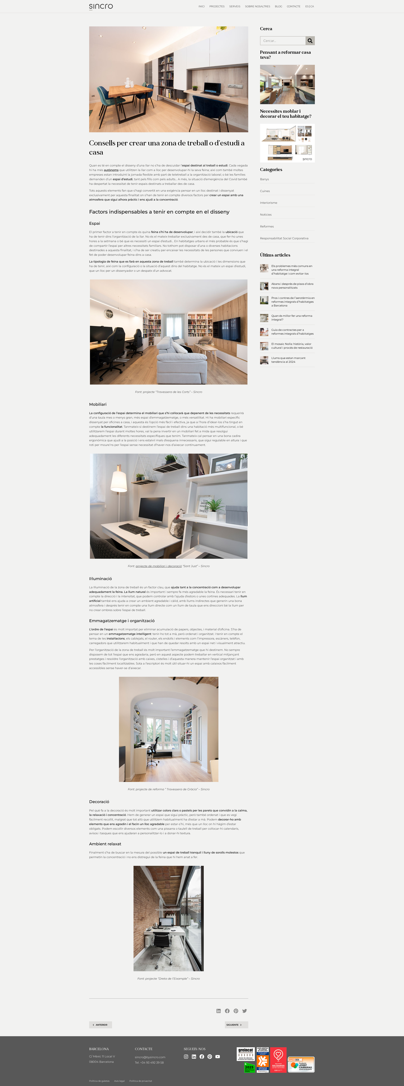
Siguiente (232, 1024)
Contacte (293, 6)
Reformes (267, 226)
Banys (264, 179)
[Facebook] (201, 1056)
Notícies (266, 214)
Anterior (101, 1024)
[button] (218, 1010)
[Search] (310, 41)
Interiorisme (268, 203)
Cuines (265, 191)
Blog (278, 6)
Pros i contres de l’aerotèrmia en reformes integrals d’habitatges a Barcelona (293, 301)
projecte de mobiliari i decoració (159, 566)
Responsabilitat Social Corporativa (284, 238)
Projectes (217, 6)
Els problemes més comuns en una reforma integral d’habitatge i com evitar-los (291, 269)
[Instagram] (186, 1056)
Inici (202, 6)
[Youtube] (217, 1056)
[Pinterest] (209, 1056)
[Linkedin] (194, 1056)
